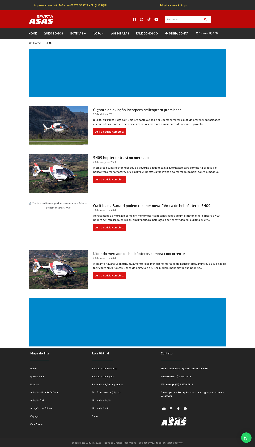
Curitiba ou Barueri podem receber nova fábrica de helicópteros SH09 (151, 205)
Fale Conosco (147, 33)
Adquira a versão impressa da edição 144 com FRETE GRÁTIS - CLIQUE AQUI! (58, 5)
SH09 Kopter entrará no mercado (121, 157)
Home (33, 33)
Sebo (95, 416)
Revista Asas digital (103, 376)
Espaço (34, 416)
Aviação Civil (37, 400)
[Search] (205, 19)
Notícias (76, 33)
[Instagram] (141, 19)
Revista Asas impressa (104, 368)
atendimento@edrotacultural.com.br (189, 368)
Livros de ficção (100, 408)
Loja (97, 33)
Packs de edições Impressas (107, 384)
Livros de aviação (101, 400)
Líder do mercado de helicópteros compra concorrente (139, 253)
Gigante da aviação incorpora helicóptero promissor (137, 110)
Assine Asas (120, 33)
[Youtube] (156, 19)
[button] (246, 437)
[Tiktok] (149, 19)
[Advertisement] (128, 73)
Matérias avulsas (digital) (106, 392)
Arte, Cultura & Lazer (41, 408)
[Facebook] (134, 19)
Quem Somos (53, 33)
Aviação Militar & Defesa (44, 392)
